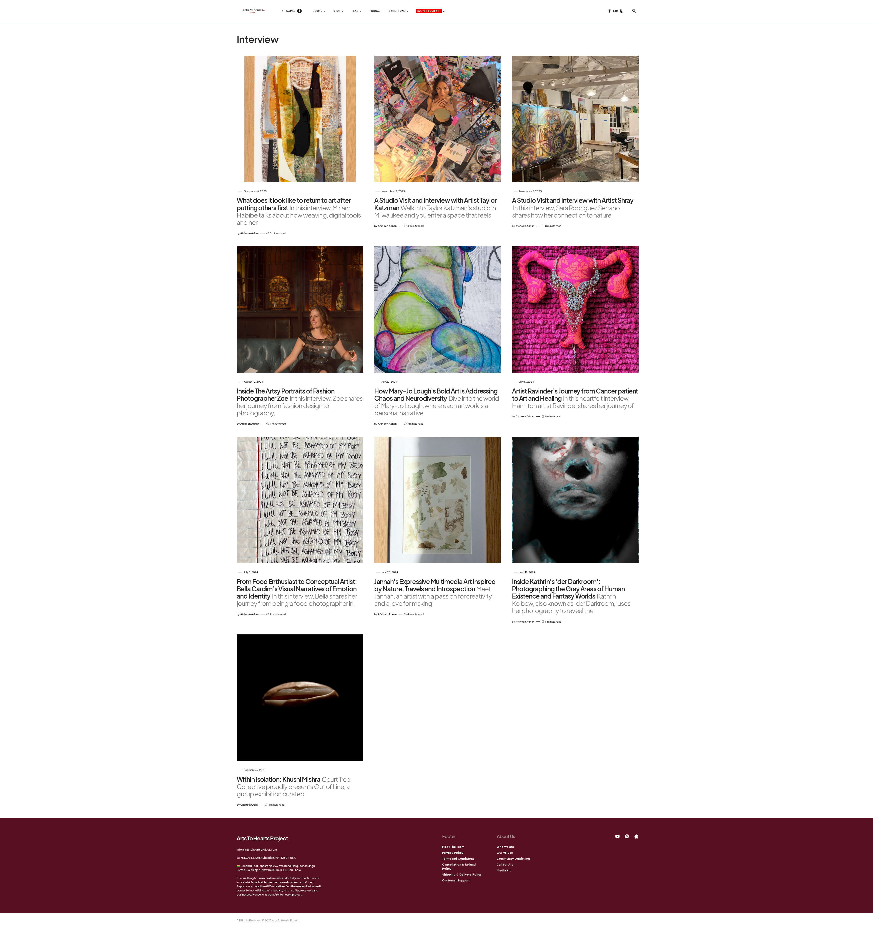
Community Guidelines (514, 858)
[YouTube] (617, 836)
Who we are (505, 847)
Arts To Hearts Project (262, 838)
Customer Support (456, 880)
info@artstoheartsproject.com (257, 849)
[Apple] (636, 836)
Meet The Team (453, 847)
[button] (615, 11)
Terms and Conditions (458, 858)
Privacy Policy (453, 852)
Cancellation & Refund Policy (459, 866)
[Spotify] (627, 836)
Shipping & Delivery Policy (462, 874)
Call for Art (505, 864)
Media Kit (504, 870)
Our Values (505, 852)
